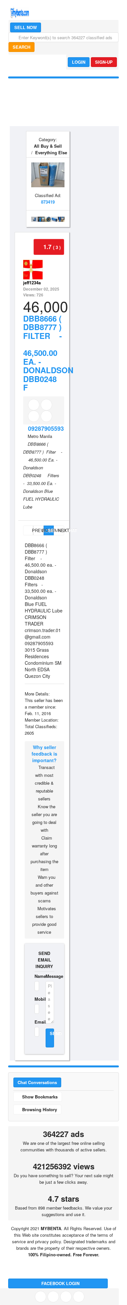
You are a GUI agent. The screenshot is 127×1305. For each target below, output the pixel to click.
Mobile (36, 999)
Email (36, 1022)
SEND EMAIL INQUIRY (44, 959)
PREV (32, 530)
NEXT (61, 530)
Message (50, 976)
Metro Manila (40, 436)
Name (36, 976)
